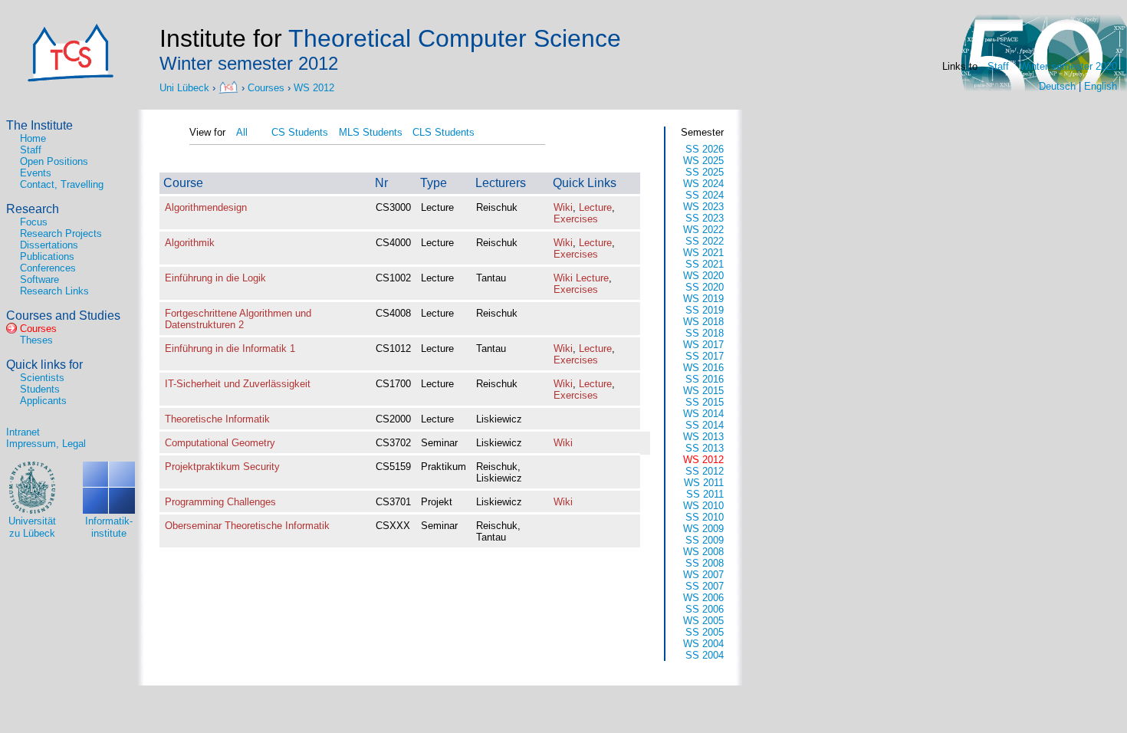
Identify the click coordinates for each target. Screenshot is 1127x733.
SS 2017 (704, 356)
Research (32, 208)
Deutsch (1057, 86)
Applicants (43, 400)
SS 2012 (704, 471)
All (242, 132)
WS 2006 (703, 597)
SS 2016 (704, 379)
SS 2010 (704, 517)
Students (40, 389)
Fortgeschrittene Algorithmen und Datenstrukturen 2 (238, 318)
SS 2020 (704, 287)
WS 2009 (703, 528)
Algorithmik (190, 242)
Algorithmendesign (206, 207)
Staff (998, 66)
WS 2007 (703, 574)
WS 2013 (703, 436)
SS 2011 (705, 494)
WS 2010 (703, 505)
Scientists (42, 377)
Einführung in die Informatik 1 (230, 348)
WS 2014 (703, 413)
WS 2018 (703, 321)
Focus (34, 222)
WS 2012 (314, 87)
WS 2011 (704, 482)
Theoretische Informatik (217, 419)
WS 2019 (703, 298)
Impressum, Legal (46, 443)
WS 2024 (703, 183)
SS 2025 (704, 172)
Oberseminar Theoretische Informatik (247, 525)
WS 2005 (703, 620)
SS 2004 (704, 655)
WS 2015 (703, 390)
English (1100, 86)
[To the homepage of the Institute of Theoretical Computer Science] (230, 87)
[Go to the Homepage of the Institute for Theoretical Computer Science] (71, 78)
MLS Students (370, 132)
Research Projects (61, 233)
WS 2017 (703, 344)
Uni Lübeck (185, 87)
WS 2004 (703, 643)
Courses (266, 87)
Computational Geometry (220, 443)
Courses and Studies (63, 315)
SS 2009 (704, 540)
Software (39, 279)
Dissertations (49, 245)
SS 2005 (704, 632)
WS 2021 (703, 252)
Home (33, 138)
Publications (47, 256)
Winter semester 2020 (1068, 66)
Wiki (563, 207)
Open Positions (54, 161)
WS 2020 (703, 275)
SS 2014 (704, 425)
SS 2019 (704, 310)
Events (35, 173)
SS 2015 (704, 402)
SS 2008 (704, 563)
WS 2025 (703, 160)
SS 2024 (704, 195)
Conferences (48, 268)
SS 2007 (704, 586)
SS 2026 (704, 149)
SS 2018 (704, 333)
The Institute (39, 125)
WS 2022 (703, 229)
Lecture (595, 207)
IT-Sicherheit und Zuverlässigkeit (237, 384)
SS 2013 (704, 448)
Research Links (54, 291)
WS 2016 (703, 367)
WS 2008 (703, 551)
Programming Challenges (220, 502)
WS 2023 (703, 206)
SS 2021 (704, 264)
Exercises (576, 219)
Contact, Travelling (62, 184)
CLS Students (443, 132)
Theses (36, 340)
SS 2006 (704, 609)
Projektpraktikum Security (222, 466)
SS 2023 (704, 218)
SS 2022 (704, 241)
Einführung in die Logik (215, 278)
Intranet (23, 432)
